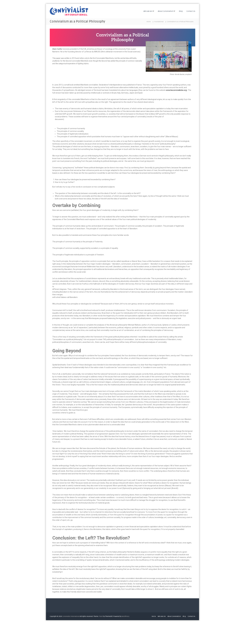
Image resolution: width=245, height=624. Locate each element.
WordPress (125, 616)
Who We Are (147, 11)
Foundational (158, 22)
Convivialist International (71, 616)
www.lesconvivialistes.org (176, 90)
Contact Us (190, 11)
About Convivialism (166, 11)
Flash (101, 616)
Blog (181, 11)
